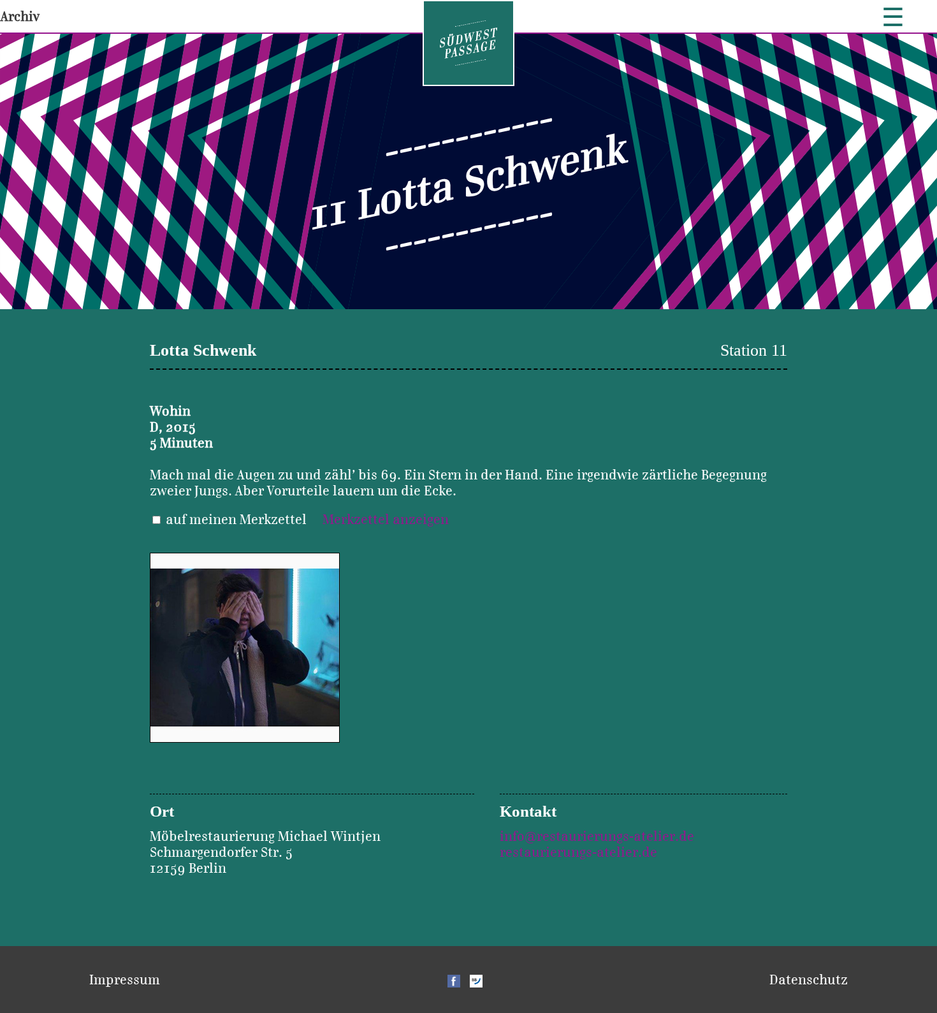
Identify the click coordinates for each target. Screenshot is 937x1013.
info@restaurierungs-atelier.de (597, 836)
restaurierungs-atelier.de (578, 852)
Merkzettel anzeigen (386, 519)
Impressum (124, 979)
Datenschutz (808, 979)
